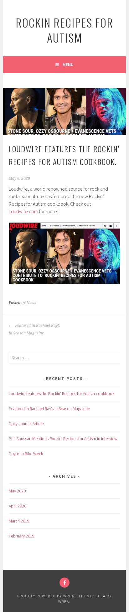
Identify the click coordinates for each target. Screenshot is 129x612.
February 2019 (21, 536)
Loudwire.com (23, 211)
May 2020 (17, 491)
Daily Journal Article (26, 423)
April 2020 (17, 506)
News (31, 303)
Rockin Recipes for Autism (64, 30)
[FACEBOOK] (64, 583)
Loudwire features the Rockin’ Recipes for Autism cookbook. (62, 393)
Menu (68, 64)
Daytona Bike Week (26, 453)
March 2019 (19, 521)
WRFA (63, 601)
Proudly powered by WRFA (45, 596)
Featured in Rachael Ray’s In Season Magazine (34, 329)
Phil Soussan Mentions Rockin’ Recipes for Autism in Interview (63, 438)
